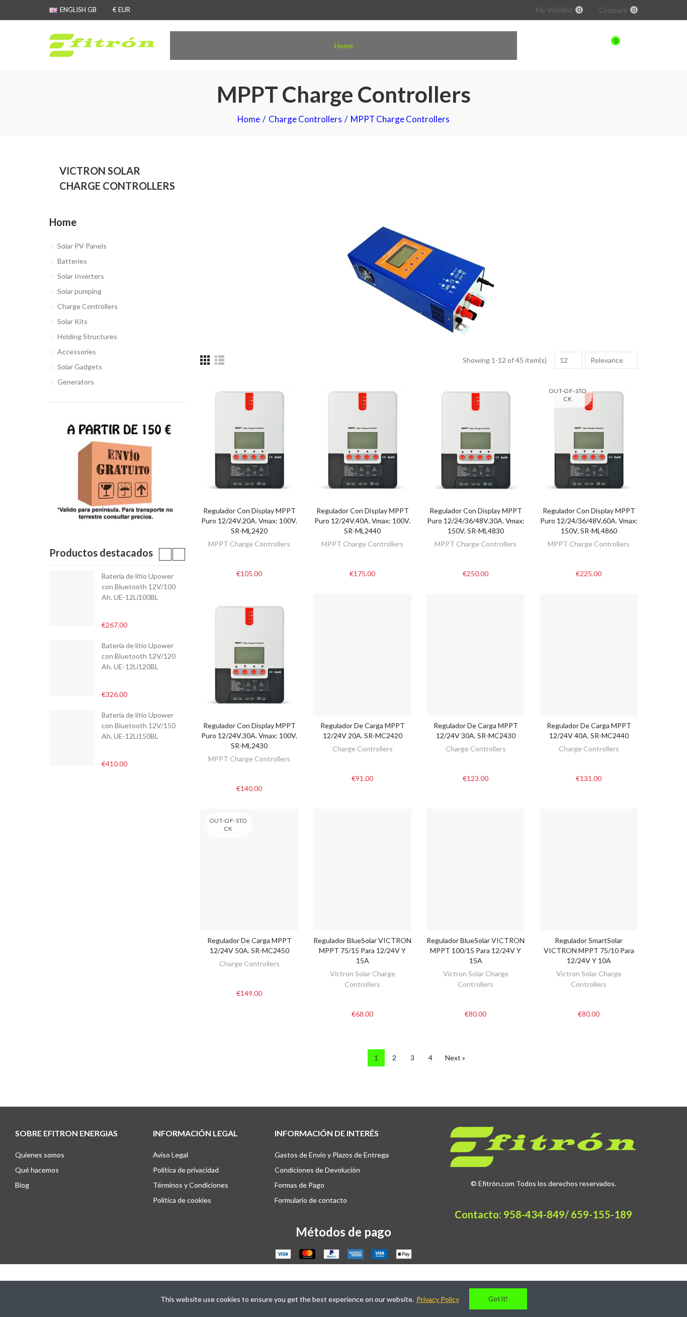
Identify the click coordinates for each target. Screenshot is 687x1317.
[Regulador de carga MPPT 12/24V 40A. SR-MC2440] (589, 655)
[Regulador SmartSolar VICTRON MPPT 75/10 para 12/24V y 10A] (589, 870)
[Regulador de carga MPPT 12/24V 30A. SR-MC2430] (475, 655)
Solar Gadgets (79, 366)
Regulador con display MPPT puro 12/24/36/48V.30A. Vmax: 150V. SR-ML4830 (476, 520)
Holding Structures (87, 336)
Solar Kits (72, 321)
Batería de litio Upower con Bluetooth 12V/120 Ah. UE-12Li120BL (139, 656)
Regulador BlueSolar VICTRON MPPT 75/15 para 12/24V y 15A (362, 950)
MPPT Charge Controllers (249, 543)
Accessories (76, 351)
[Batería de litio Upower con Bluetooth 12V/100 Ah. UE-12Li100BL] (71, 598)
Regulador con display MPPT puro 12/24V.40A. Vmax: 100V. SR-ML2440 (362, 520)
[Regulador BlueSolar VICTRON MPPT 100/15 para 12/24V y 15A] (475, 870)
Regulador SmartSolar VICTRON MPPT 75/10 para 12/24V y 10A (589, 950)
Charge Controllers (362, 748)
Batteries (72, 261)
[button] (165, 554)
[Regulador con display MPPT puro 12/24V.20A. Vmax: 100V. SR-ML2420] (249, 440)
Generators (75, 381)
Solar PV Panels (82, 246)
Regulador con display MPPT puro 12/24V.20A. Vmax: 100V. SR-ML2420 (249, 520)
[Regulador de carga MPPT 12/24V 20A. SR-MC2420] (362, 655)
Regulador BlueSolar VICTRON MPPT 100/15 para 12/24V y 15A (475, 950)
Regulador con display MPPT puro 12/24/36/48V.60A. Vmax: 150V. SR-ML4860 (589, 520)
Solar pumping (79, 291)
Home (62, 222)
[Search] (591, 45)
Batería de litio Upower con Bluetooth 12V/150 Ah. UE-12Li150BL (139, 725)
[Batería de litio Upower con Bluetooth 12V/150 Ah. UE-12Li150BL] (71, 737)
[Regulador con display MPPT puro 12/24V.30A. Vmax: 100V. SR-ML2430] (249, 655)
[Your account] (633, 45)
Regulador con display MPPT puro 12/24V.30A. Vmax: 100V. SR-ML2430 (249, 735)
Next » (455, 1057)
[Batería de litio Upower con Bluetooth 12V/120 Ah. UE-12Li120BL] (71, 667)
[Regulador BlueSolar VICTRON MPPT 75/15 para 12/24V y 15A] (362, 870)
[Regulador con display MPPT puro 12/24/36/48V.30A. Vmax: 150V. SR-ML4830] (475, 440)
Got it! (498, 1299)
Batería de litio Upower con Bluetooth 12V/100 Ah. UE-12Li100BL (139, 586)
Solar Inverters (80, 276)
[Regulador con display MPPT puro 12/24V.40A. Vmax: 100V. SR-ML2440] (362, 440)
